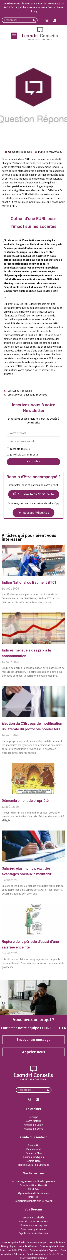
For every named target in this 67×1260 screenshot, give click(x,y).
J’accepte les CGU (20, 448)
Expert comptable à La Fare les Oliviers (45, 1254)
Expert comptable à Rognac (33, 1258)
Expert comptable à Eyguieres (44, 1250)
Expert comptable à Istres (52, 1246)
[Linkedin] (54, 20)
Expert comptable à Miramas (23, 1246)
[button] (14, 36)
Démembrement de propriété (25, 800)
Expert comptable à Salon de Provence (20, 1242)
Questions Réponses (20, 151)
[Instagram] (47, 20)
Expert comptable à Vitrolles (13, 1250)
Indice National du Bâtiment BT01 (29, 582)
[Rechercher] (34, 20)
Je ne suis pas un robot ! (24, 454)
